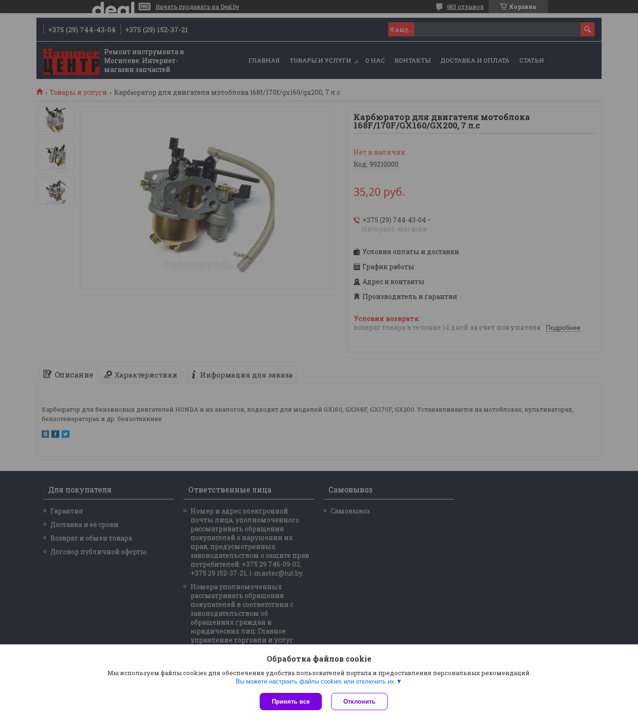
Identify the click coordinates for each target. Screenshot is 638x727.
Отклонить (359, 701)
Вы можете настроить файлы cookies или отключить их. (316, 681)
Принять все (291, 701)
